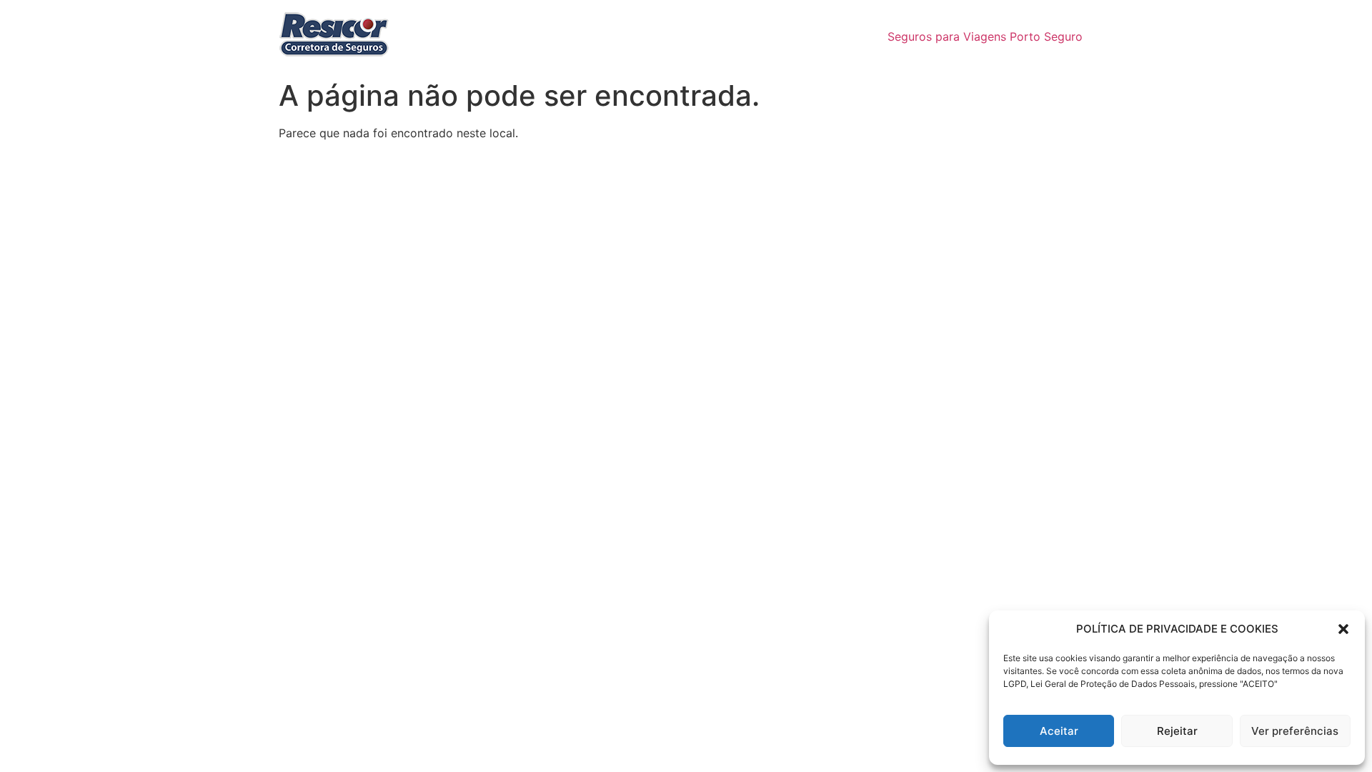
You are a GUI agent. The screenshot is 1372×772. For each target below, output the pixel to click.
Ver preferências (1294, 731)
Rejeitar (1177, 731)
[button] (1343, 629)
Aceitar (1059, 731)
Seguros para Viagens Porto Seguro (985, 36)
